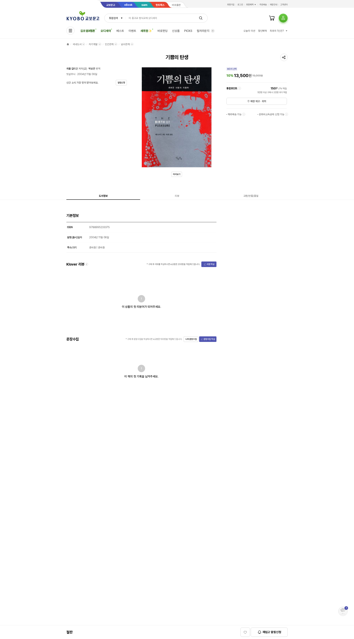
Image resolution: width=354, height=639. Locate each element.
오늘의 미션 (249, 30)
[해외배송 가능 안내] (243, 114)
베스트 (120, 31)
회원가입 (231, 4)
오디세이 (106, 31)
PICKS (188, 31)
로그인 (240, 4)
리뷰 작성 (210, 264)
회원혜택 (250, 4)
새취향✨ (146, 31)
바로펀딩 (162, 31)
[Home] (67, 44)
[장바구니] (271, 18)
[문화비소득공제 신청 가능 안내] (286, 114)
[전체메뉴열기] (70, 31)
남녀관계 (125, 44)
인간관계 (109, 44)
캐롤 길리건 (72, 68)
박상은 (91, 68)
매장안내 (273, 4)
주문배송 (263, 4)
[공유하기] (284, 57)
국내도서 (77, 44)
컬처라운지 (203, 31)
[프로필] (283, 18)
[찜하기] (245, 632)
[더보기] (213, 31)
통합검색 (113, 18)
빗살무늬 (70, 74)
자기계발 (93, 44)
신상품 (176, 31)
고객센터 (284, 4)
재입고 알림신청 (272, 632)
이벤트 (132, 31)
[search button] (201, 18)
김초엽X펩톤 (87, 31)
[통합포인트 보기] (239, 88)
